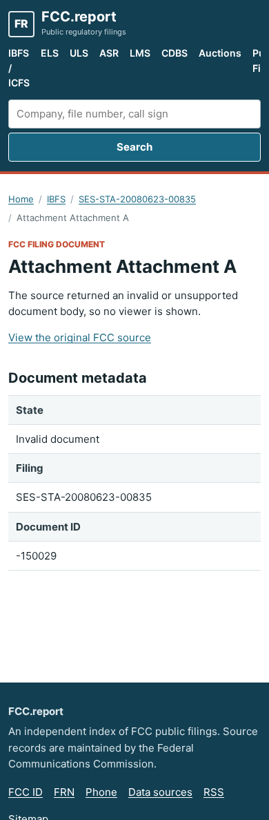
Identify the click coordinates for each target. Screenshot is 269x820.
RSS (213, 792)
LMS (140, 53)
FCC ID (25, 792)
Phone (101, 792)
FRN (64, 792)
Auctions (220, 53)
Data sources (160, 792)
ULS (79, 53)
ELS (50, 53)
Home (21, 198)
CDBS (174, 53)
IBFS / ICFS (19, 67)
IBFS (56, 198)
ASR (109, 53)
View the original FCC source (79, 337)
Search (134, 146)
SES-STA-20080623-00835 (137, 198)
